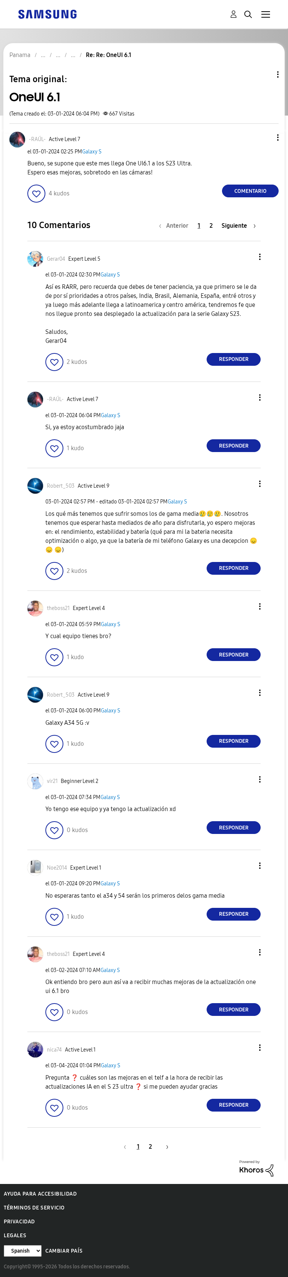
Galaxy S (92, 152)
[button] (265, 137)
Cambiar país (63, 1251)
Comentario (250, 191)
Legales (15, 1235)
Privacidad (19, 1221)
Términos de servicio (34, 1208)
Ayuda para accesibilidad (40, 1194)
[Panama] (47, 13)
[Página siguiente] (164, 1146)
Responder (234, 359)
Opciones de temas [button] (265, 74)
